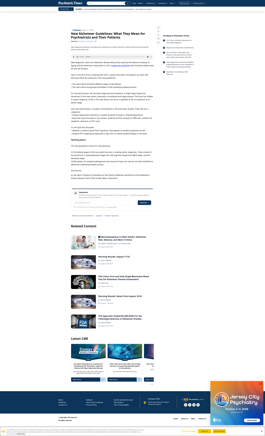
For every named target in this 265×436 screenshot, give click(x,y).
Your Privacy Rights (121, 405)
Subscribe (143, 203)
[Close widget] (260, 383)
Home (175, 419)
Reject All (204, 431)
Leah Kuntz (104, 283)
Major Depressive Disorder (144, 9)
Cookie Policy (20, 434)
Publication (162, 3)
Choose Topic (64, 9)
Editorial (89, 400)
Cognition (99, 216)
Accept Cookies (219, 431)
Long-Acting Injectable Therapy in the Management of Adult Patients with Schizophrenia (109, 9)
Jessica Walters (106, 260)
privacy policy (113, 207)
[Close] (261, 431)
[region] (132, 431)
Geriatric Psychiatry (111, 216)
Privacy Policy (91, 405)
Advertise (62, 402)
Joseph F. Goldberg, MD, (109, 243)
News (134, 3)
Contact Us (62, 405)
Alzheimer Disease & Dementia (82, 216)
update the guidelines (120, 65)
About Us (184, 419)
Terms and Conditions (94, 402)
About (60, 400)
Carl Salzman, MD (124, 243)
